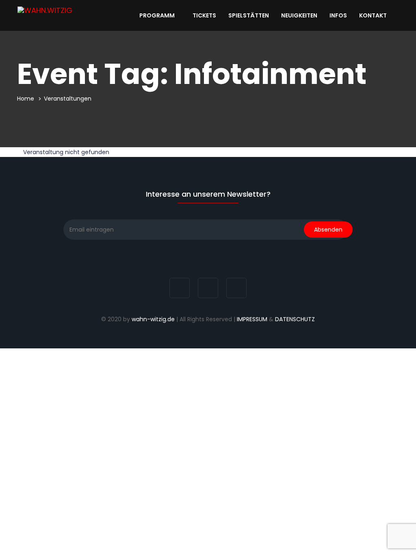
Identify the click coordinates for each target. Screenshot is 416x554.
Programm (157, 15)
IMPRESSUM (252, 319)
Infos (338, 15)
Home (25, 98)
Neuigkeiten (299, 15)
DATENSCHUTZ (295, 319)
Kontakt (373, 15)
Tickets (204, 15)
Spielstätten (248, 15)
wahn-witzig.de (153, 319)
